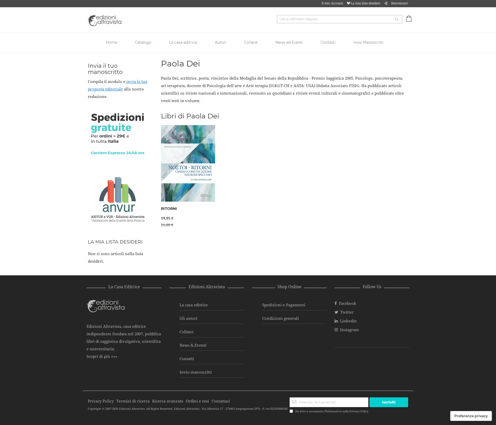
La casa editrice (194, 304)
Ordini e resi (197, 401)
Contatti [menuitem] (328, 42)
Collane (186, 331)
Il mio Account (332, 3)
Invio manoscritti (196, 372)
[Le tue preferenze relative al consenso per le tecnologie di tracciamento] (471, 416)
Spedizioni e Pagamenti (283, 304)
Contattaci (221, 401)
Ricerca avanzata (167, 401)
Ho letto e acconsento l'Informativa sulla (331, 411)
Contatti (187, 358)
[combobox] (339, 19)
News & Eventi (193, 345)
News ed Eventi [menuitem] (289, 42)
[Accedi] (385, 3)
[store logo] (104, 20)
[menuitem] (112, 42)
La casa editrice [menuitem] (183, 42)
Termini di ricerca (133, 401)
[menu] (248, 42)
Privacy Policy (359, 411)
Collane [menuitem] (251, 42)
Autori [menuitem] (220, 42)
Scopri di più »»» (102, 356)
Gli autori (188, 318)
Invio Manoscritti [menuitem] (368, 42)
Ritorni (169, 208)
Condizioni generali (280, 318)
